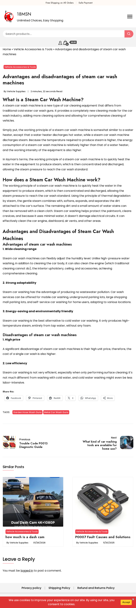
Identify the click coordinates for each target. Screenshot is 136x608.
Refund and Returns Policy (96, 588)
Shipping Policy (59, 588)
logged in (27, 571)
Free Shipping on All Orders (59, 2)
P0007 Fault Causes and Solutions (102, 536)
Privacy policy (31, 588)
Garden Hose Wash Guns (27, 412)
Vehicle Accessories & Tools (33, 49)
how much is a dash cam (24, 536)
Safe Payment (85, 2)
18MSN (24, 14)
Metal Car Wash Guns (56, 412)
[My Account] (60, 42)
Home (7, 49)
